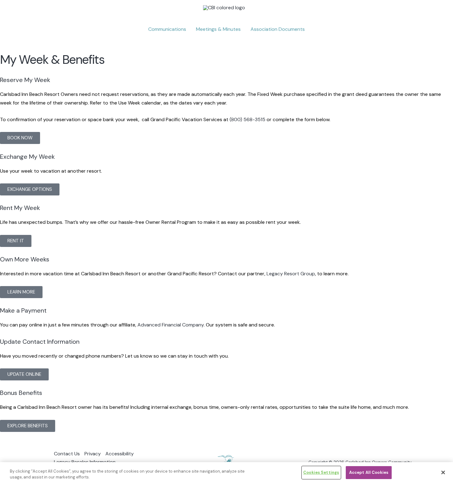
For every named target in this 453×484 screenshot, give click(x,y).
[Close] (443, 472)
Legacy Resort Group (291, 273)
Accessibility (119, 453)
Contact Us (67, 453)
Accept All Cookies (368, 472)
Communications (167, 29)
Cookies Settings (321, 472)
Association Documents (278, 29)
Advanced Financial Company (170, 325)
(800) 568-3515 (247, 119)
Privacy (92, 453)
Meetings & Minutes (218, 29)
